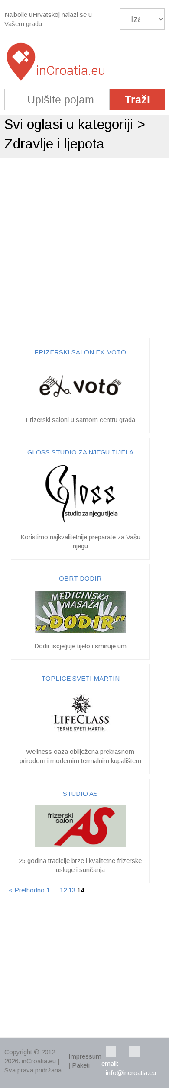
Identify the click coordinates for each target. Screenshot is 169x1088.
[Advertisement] (84, 246)
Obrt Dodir (80, 578)
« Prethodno (27, 890)
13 (71, 890)
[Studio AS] (80, 845)
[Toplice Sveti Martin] (80, 736)
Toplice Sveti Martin (80, 678)
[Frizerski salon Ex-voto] (80, 404)
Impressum (84, 1056)
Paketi (81, 1065)
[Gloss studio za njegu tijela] (80, 521)
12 (63, 890)
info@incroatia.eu (131, 1072)
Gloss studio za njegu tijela (80, 452)
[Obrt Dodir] (80, 630)
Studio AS (80, 793)
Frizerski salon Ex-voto (80, 352)
